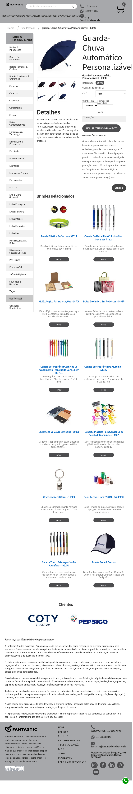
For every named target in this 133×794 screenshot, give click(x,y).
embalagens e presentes (16, 143)
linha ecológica (17, 204)
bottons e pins (16, 158)
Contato (76, 16)
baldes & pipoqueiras (15, 48)
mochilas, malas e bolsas (18, 242)
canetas (13, 93)
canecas (13, 86)
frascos (13, 187)
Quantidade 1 (88, 101)
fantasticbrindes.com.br (90, 19)
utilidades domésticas (15, 307)
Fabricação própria (24, 16)
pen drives (14, 259)
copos (12, 115)
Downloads (65, 757)
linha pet (14, 233)
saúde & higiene (17, 274)
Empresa (11, 16)
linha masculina (17, 226)
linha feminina (16, 211)
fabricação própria (18, 173)
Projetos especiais (41, 16)
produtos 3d (15, 267)
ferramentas (15, 180)
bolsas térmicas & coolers (18, 68)
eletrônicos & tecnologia (16, 133)
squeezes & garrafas (15, 283)
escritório (14, 151)
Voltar (119, 187)
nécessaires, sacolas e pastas (17, 251)
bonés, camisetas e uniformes (19, 77)
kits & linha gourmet (15, 196)
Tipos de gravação (58, 16)
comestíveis (15, 107)
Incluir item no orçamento (101, 128)
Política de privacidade (72, 762)
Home (5, 16)
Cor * (84, 93)
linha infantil (16, 218)
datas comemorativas (17, 123)
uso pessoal (15, 298)
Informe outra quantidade (103, 102)
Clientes (63, 736)
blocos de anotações (14, 58)
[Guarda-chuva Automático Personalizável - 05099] (58, 55)
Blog (69, 16)
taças (12, 291)
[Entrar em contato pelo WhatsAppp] (125, 783)
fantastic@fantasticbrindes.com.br (108, 746)
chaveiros (14, 100)
